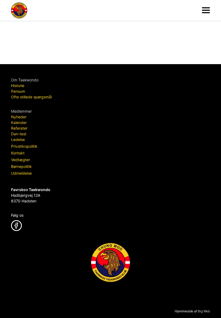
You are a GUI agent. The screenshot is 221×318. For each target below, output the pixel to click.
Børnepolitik (21, 166)
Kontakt (18, 153)
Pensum (18, 91)
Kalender (19, 122)
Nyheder (18, 117)
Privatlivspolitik (24, 146)
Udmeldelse (21, 173)
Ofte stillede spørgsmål (31, 97)
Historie (17, 85)
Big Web (204, 311)
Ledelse (18, 139)
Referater (19, 128)
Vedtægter (20, 159)
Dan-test (18, 134)
